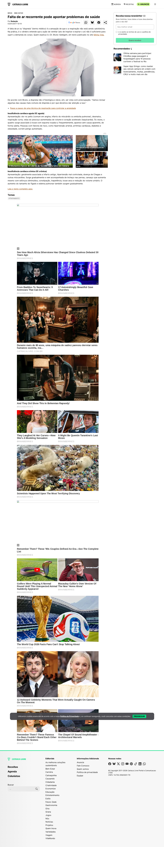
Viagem (49, 835)
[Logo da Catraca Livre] (18, 4)
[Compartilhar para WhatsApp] (85, 22)
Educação (50, 792)
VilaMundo (50, 838)
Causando (50, 778)
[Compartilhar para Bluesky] (92, 22)
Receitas (130, 4)
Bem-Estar (18, 13)
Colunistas (14, 776)
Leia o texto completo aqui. (20, 189)
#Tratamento (14, 198)
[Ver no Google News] (74, 22)
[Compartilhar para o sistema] (105, 22)
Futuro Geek (51, 802)
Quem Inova (51, 828)
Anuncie (144, 4)
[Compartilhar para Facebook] (98, 22)
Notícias (49, 822)
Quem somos (83, 769)
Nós (47, 818)
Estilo (48, 798)
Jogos (48, 815)
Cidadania (50, 782)
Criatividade (51, 785)
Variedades (51, 832)
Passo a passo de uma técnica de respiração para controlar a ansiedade (43, 108)
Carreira (49, 772)
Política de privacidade (87, 772)
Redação (14, 21)
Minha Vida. (99, 35)
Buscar (11, 785)
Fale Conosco (83, 765)
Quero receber (135, 40)
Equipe (80, 775)
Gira (47, 808)
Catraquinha (51, 775)
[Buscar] (36, 788)
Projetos (49, 825)
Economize (51, 788)
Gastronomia (51, 805)
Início (10, 13)
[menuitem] (24, 768)
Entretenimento (52, 795)
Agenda (117, 4)
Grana (48, 812)
